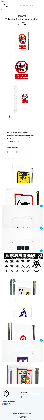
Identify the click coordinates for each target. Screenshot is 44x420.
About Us (32, 5)
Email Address (24, 392)
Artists (23, 5)
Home (19, 5)
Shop (27, 5)
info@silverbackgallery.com (7, 9)
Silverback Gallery (6, 8)
